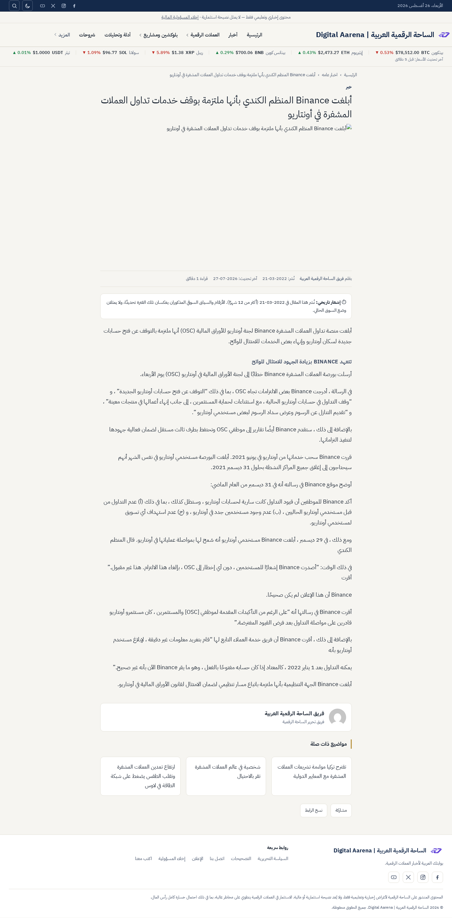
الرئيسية (254, 34)
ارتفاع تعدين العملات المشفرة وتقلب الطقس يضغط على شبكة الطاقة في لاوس (143, 776)
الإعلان (197, 858)
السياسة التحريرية (273, 858)
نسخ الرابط (313, 810)
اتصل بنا (217, 858)
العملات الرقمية (205, 34)
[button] (226, 195)
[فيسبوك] (74, 5)
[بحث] (14, 5)
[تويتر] (53, 5)
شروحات (87, 34)
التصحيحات (241, 858)
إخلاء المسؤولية (171, 858)
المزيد (64, 34)
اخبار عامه (330, 75)
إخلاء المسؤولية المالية (180, 17)
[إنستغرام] (63, 5)
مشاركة (341, 810)
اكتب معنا (143, 858)
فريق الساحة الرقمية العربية (322, 278)
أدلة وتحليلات (118, 34)
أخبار (233, 34)
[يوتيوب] (42, 5)
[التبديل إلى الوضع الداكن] (27, 5)
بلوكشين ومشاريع (161, 34)
